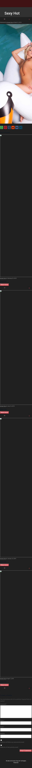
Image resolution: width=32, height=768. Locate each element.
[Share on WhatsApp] (1, 127)
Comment (3, 704)
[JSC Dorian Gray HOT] (16, 3)
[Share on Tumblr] (9, 127)
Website (2, 733)
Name (2, 720)
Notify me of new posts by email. (9, 747)
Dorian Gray (10, 22)
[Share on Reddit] (13, 127)
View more (4, 285)
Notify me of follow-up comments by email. (12, 742)
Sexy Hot (3, 281)
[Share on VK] (16, 127)
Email (2, 727)
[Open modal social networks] (20, 127)
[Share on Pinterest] (5, 127)
